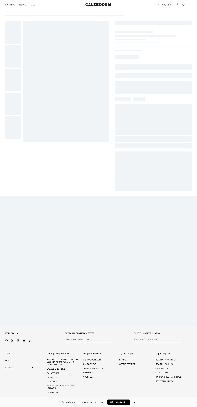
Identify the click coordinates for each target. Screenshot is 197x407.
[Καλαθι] (190, 4)
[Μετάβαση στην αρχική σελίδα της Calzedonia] (98, 4)
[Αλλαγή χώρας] (32, 360)
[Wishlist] (183, 4)
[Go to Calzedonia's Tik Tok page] (29, 340)
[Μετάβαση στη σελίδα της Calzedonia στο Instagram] (18, 340)
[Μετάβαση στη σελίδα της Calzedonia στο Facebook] (6, 340)
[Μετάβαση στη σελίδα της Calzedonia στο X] (12, 340)
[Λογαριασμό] (177, 4)
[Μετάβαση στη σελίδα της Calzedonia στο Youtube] (24, 340)
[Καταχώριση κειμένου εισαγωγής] (111, 339)
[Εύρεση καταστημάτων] (179, 339)
